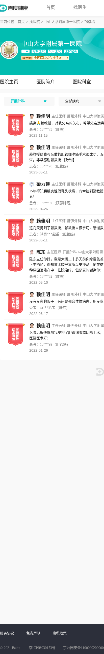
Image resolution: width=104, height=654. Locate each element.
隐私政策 (60, 633)
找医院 (34, 22)
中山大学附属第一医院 (62, 22)
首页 (50, 7)
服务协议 (7, 633)
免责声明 (33, 633)
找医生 (80, 7)
